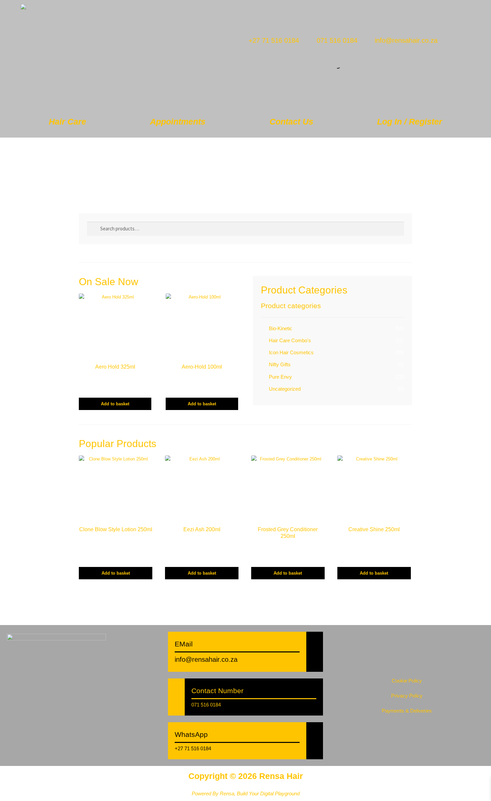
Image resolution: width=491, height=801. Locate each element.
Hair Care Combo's (290, 340)
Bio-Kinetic (280, 328)
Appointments (177, 121)
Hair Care (67, 121)
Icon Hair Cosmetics (291, 352)
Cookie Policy (407, 680)
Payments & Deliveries (407, 711)
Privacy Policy (407, 695)
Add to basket (115, 403)
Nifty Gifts (280, 364)
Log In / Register (409, 121)
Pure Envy (280, 377)
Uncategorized (285, 389)
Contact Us (291, 121)
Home (90, 148)
